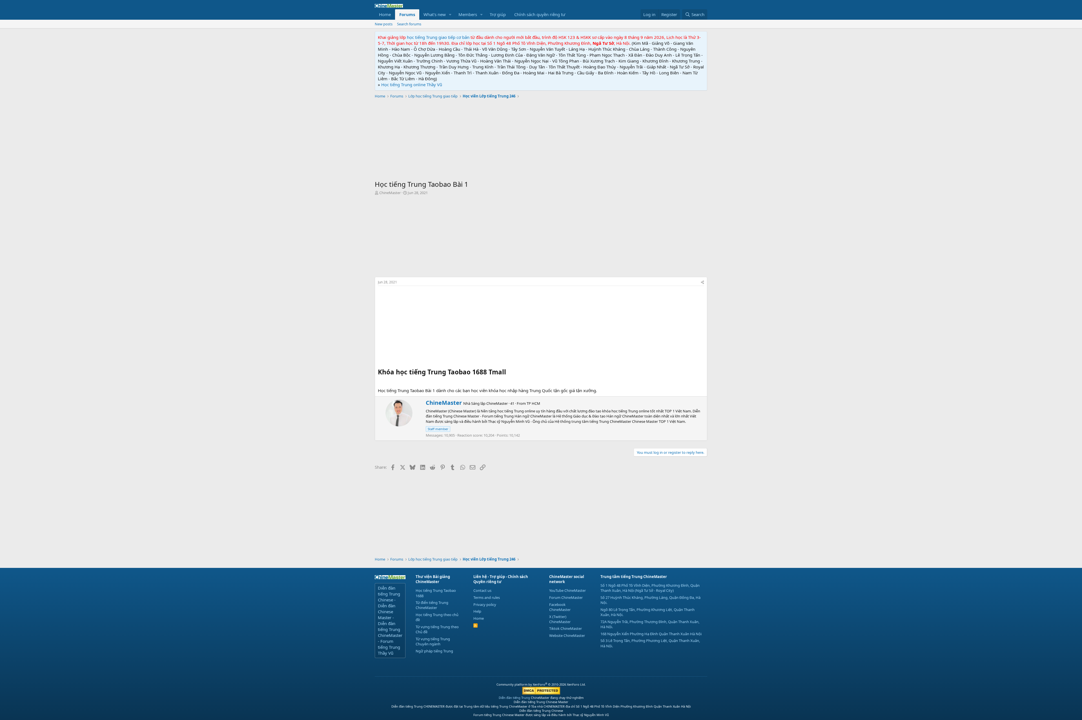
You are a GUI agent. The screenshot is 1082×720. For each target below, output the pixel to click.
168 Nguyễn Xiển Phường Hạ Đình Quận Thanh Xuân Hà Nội (651, 633)
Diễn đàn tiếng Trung (514, 697)
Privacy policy (484, 604)
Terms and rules (486, 597)
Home (385, 14)
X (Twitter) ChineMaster (560, 619)
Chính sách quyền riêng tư (539, 14)
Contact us (482, 590)
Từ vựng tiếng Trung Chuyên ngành (433, 641)
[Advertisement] (541, 140)
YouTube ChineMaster (567, 590)
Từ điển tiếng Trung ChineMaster (432, 605)
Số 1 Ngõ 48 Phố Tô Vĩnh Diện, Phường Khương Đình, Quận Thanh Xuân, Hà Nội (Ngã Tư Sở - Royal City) (650, 588)
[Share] (702, 282)
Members (467, 14)
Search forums (409, 23)
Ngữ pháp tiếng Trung (434, 651)
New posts (384, 23)
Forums (407, 14)
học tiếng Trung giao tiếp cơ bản (438, 37)
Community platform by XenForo (541, 684)
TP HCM (533, 403)
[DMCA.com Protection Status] (541, 693)
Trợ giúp (498, 14)
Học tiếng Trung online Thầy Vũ (411, 84)
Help (477, 611)
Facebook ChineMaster (560, 607)
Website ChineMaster (567, 635)
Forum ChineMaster (566, 597)
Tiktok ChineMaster (565, 628)
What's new (435, 14)
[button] (450, 14)
